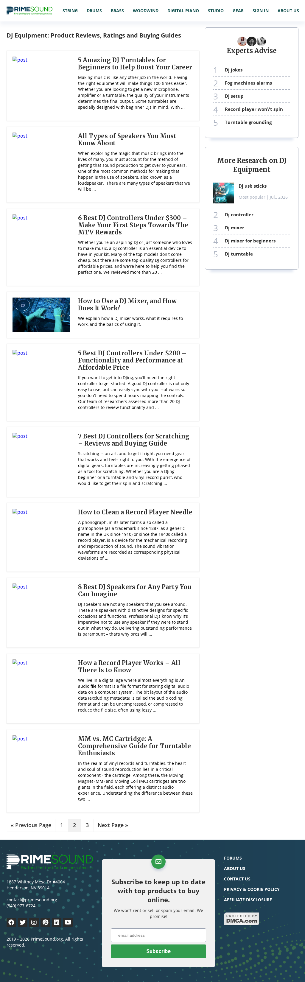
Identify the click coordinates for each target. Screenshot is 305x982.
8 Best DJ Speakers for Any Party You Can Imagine (134, 590)
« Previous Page (31, 825)
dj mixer (234, 228)
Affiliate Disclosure (248, 899)
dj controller (239, 214)
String (70, 10)
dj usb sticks (253, 186)
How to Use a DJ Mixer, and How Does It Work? (127, 304)
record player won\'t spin (254, 109)
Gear (238, 10)
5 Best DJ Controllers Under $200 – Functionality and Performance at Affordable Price (132, 360)
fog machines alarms (248, 83)
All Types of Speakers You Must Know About (127, 139)
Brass (117, 10)
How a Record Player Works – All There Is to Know (129, 666)
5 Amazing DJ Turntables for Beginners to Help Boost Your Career (135, 63)
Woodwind (145, 10)
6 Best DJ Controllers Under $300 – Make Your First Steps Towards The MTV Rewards (133, 225)
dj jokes (233, 70)
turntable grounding (248, 122)
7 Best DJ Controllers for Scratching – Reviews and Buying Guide (133, 439)
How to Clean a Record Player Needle (135, 512)
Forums (233, 858)
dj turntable (239, 254)
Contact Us (237, 879)
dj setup (234, 96)
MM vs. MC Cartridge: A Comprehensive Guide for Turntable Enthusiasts (134, 746)
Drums (94, 10)
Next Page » (113, 825)
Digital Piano (183, 10)
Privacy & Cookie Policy (252, 889)
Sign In (261, 10)
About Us (288, 10)
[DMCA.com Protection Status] (242, 924)
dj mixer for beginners (250, 241)
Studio (216, 10)
